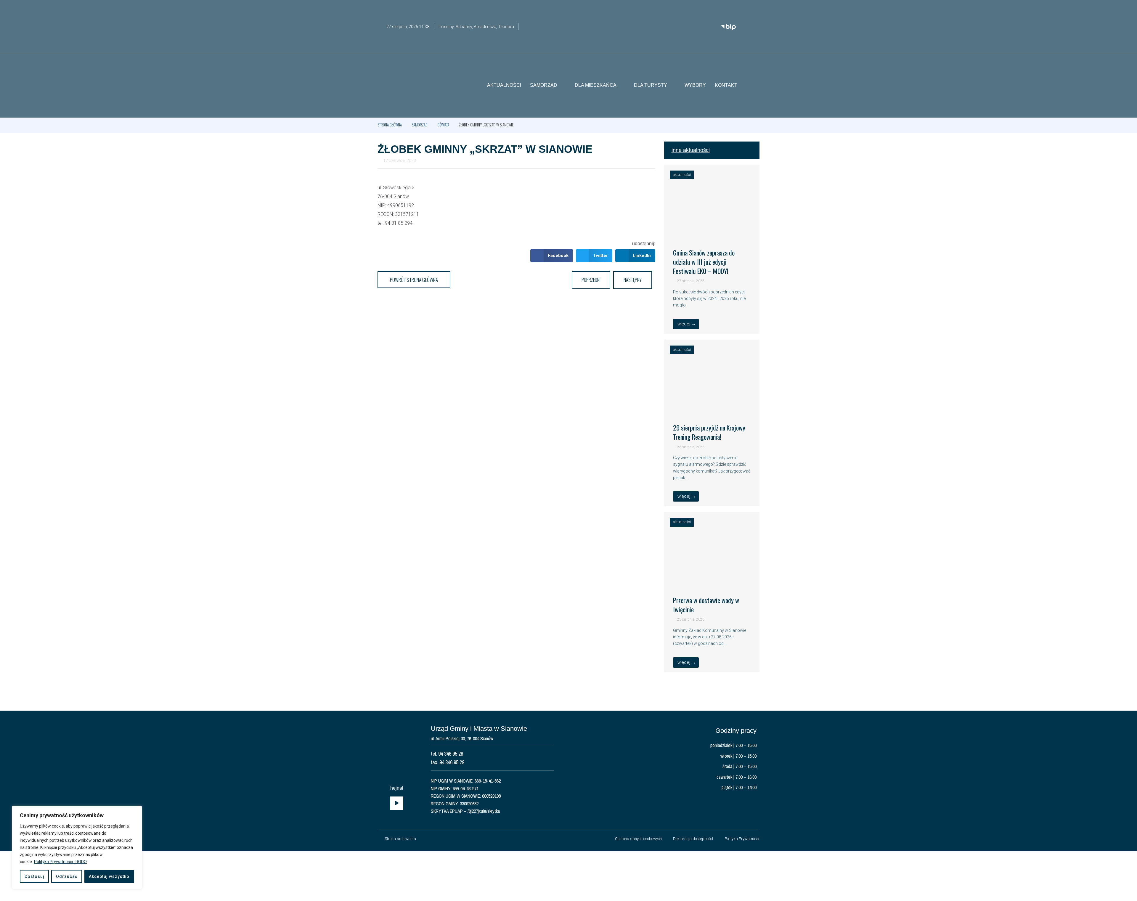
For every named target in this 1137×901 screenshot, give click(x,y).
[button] (755, 85)
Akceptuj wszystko (109, 876)
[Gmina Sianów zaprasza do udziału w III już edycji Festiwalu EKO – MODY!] (712, 231)
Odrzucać (66, 876)
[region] (77, 847)
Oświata (443, 125)
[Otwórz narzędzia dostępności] (755, 8)
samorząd (420, 125)
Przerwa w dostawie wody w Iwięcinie (706, 604)
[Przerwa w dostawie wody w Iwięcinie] (712, 578)
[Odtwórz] (396, 803)
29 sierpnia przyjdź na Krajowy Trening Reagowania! (709, 432)
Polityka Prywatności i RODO (60, 861)
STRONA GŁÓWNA (390, 125)
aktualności (682, 175)
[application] (396, 803)
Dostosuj (34, 876)
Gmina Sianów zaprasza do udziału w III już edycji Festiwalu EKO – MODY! (704, 262)
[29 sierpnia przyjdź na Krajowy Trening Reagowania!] (712, 406)
